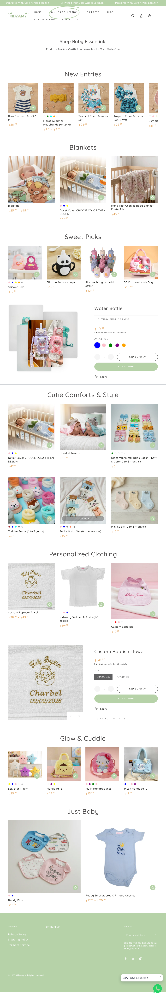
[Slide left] (71, 716)
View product (68, 108)
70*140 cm (123, 676)
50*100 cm (103, 676)
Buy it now (126, 366)
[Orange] (124, 345)
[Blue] (97, 345)
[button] (133, 15)
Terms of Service (19, 944)
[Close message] (160, 977)
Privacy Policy (17, 934)
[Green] (110, 345)
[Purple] (117, 345)
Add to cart (137, 357)
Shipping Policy (18, 939)
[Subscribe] (156, 935)
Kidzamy (20, 975)
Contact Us (53, 927)
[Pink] (104, 345)
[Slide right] (79, 716)
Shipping (98, 332)
